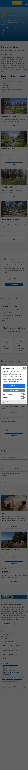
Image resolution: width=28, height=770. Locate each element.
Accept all (14, 385)
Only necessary (14, 390)
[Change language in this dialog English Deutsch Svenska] (24, 368)
